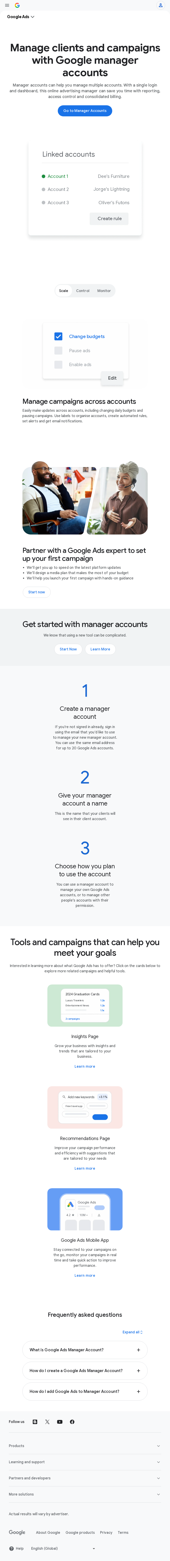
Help (20, 1548)
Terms (123, 1532)
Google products (80, 1532)
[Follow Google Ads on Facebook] (72, 1422)
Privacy (106, 1532)
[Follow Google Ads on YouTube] (59, 1422)
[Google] (17, 1532)
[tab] (63, 290)
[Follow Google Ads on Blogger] (35, 1422)
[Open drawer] (7, 5)
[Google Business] (17, 5)
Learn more (85, 1066)
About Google (48, 1532)
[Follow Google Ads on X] (47, 1422)
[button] (85, 1350)
